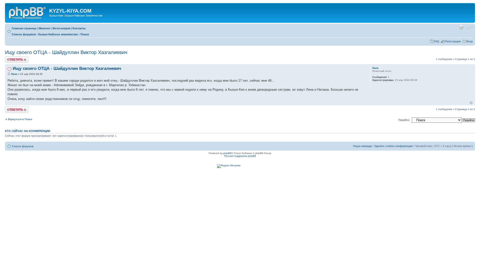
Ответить (11, 57)
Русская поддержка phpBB (240, 156)
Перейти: (404, 119)
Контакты (79, 28)
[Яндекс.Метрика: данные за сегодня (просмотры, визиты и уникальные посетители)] (228, 166)
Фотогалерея (61, 28)
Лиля (14, 74)
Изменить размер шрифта (468, 27)
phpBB (227, 153)
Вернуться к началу (471, 102)
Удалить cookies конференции (393, 146)
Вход (469, 41)
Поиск (84, 34)
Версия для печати (461, 27)
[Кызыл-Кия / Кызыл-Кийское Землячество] (27, 12)
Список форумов (24, 34)
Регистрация (453, 41)
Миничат (44, 28)
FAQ (436, 41)
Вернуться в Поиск (20, 119)
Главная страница (24, 28)
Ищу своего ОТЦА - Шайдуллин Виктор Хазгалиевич (66, 52)
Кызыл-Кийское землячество (58, 34)
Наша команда (362, 146)
